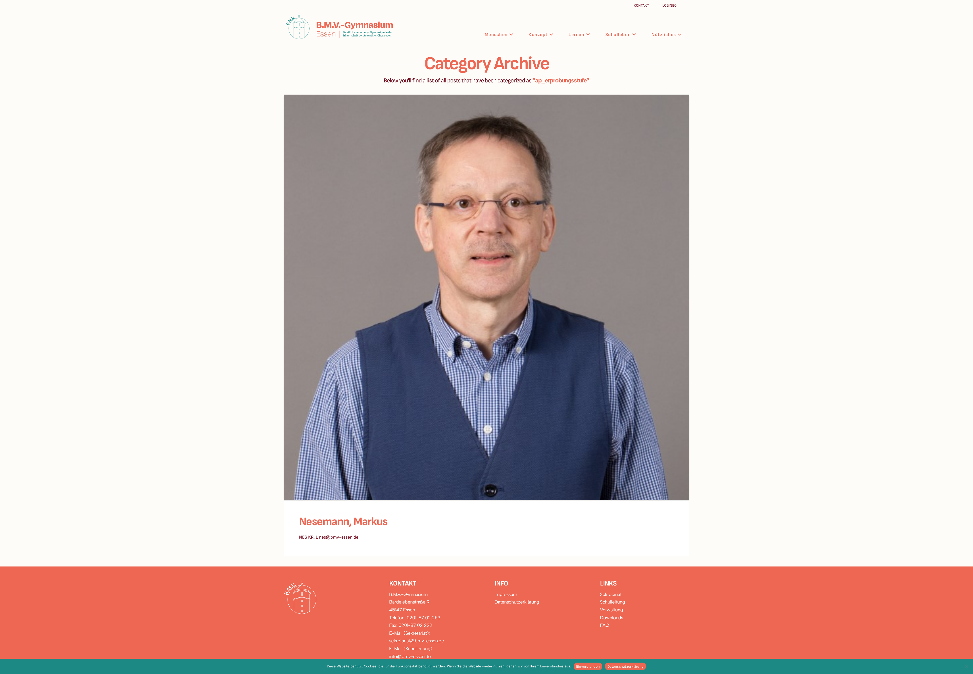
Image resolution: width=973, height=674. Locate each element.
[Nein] (966, 666)
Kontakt (642, 5)
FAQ (604, 625)
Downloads (611, 617)
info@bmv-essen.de (410, 656)
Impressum (506, 594)
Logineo (669, 5)
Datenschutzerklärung (517, 602)
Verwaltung (611, 610)
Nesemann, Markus (343, 522)
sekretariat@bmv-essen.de (416, 641)
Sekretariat (611, 594)
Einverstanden (588, 666)
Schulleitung (612, 602)
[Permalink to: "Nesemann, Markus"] (486, 297)
